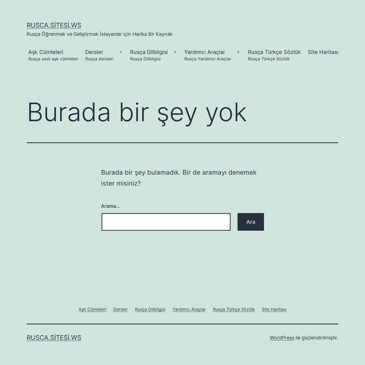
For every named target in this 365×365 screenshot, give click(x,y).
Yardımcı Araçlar (207, 55)
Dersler (99, 55)
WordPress (282, 337)
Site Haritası (323, 52)
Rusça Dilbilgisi (149, 55)
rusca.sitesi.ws (54, 25)
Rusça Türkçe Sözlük (274, 55)
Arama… (110, 206)
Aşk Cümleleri (53, 55)
